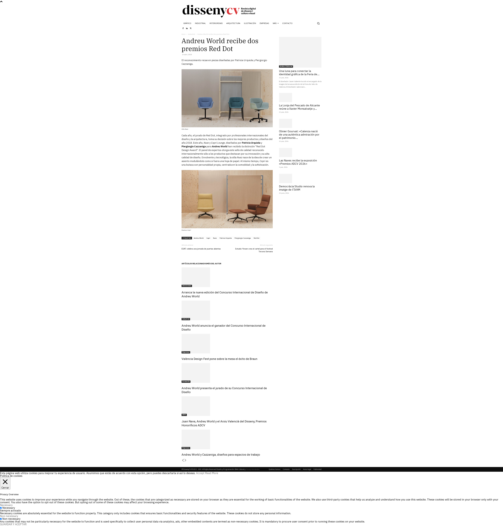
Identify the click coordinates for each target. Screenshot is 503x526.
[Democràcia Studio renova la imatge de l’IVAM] (300, 178)
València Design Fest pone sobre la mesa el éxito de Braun (219, 359)
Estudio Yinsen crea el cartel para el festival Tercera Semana (254, 250)
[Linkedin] (186, 28)
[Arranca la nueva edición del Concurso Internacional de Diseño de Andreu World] (227, 277)
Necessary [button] (6, 505)
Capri (208, 238)
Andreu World (199, 238)
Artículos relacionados (194, 263)
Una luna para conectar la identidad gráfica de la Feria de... (299, 72)
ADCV (184, 415)
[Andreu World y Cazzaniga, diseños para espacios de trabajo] (227, 439)
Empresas (185, 352)
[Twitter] (190, 28)
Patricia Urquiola (226, 238)
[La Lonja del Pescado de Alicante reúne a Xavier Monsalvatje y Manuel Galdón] (300, 97)
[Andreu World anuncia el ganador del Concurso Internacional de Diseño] (227, 310)
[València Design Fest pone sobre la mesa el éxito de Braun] (227, 343)
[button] (318, 23)
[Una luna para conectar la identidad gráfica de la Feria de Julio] (300, 52)
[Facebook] (183, 28)
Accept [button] (200, 473)
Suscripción (296, 469)
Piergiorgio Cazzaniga (243, 238)
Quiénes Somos (274, 469)
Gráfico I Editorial (286, 66)
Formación (186, 381)
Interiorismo (186, 286)
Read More (211, 473)
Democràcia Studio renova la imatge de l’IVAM (297, 187)
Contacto (286, 469)
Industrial (191, 34)
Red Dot (256, 238)
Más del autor (214, 263)
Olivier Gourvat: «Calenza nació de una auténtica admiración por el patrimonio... (299, 134)
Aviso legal (307, 469)
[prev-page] (183, 460)
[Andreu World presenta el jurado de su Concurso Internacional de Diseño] (227, 373)
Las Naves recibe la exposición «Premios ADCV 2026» (298, 162)
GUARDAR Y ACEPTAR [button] (13, 524)
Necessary (8, 508)
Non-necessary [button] (9, 516)
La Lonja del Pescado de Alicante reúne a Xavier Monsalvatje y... (299, 106)
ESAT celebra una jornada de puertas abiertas (201, 249)
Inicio (183, 34)
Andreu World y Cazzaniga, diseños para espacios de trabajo (221, 454)
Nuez (215, 238)
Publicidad (317, 469)
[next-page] (185, 460)
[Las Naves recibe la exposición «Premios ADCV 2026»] (300, 152)
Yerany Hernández (253, 469)
